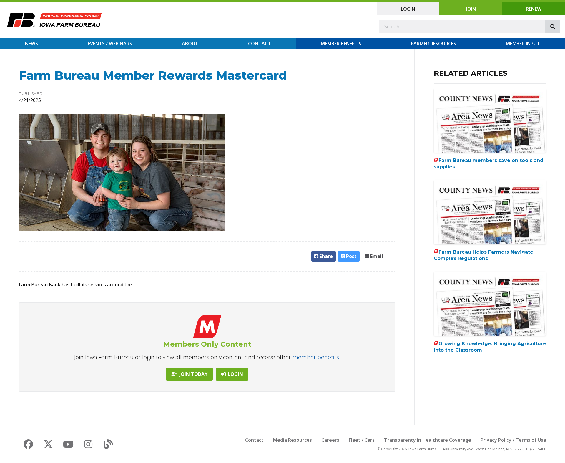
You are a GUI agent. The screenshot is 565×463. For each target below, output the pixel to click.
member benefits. (316, 357)
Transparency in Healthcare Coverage (427, 440)
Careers (330, 440)
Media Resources (292, 440)
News (31, 43)
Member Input (523, 43)
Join (471, 9)
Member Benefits (341, 43)
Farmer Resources (433, 43)
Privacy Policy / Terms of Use (513, 440)
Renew (533, 9)
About (190, 43)
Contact (259, 43)
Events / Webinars (110, 43)
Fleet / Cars (362, 440)
